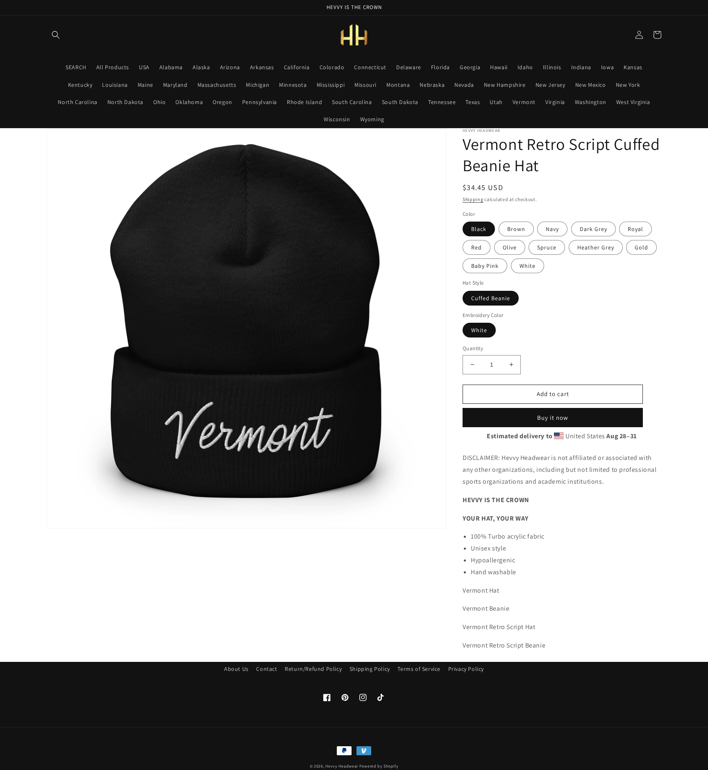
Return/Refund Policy (313, 669)
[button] (56, 35)
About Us (236, 669)
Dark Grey (593, 229)
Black (478, 229)
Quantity (473, 348)
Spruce (546, 247)
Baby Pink (485, 266)
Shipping (473, 199)
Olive (510, 247)
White (528, 266)
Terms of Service (418, 669)
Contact (266, 669)
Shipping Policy (369, 669)
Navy (552, 229)
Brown (516, 229)
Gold (641, 247)
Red (476, 247)
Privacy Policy (466, 669)
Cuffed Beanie (490, 298)
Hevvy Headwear (341, 766)
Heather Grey (595, 247)
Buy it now (552, 417)
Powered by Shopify (379, 766)
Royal (635, 229)
